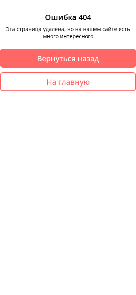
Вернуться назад (68, 58)
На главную (68, 82)
